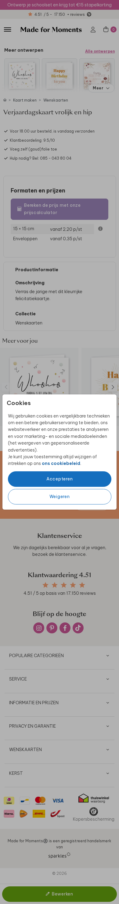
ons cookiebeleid (61, 463)
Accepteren (59, 479)
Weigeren (59, 496)
